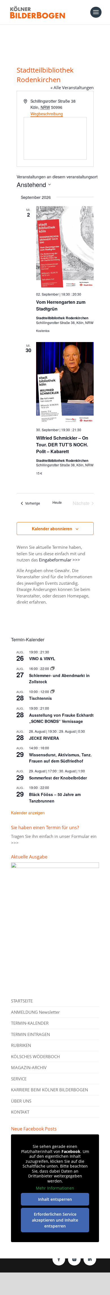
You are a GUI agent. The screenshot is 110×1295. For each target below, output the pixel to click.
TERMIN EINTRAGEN (30, 1034)
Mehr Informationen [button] (55, 1188)
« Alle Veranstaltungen (72, 87)
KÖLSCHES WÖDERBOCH (35, 1056)
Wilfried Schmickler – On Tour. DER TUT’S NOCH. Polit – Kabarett (62, 445)
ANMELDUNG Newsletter (35, 1012)
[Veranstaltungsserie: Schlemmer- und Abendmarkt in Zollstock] (52, 668)
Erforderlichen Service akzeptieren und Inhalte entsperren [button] (55, 1220)
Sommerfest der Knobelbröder (58, 778)
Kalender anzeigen (28, 812)
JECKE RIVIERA (44, 738)
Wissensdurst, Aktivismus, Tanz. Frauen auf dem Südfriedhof (60, 758)
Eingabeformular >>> (59, 560)
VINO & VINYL (42, 658)
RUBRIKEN (21, 1045)
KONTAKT (20, 1112)
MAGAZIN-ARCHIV (29, 1067)
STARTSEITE (22, 1001)
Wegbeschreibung (46, 113)
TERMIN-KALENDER (30, 1023)
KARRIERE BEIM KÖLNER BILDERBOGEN (49, 1089)
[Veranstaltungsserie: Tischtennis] (52, 691)
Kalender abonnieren (52, 528)
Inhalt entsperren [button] (55, 1199)
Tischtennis (40, 698)
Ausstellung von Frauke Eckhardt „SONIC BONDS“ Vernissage (61, 718)
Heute (57, 502)
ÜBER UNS (21, 1101)
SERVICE (19, 1079)
